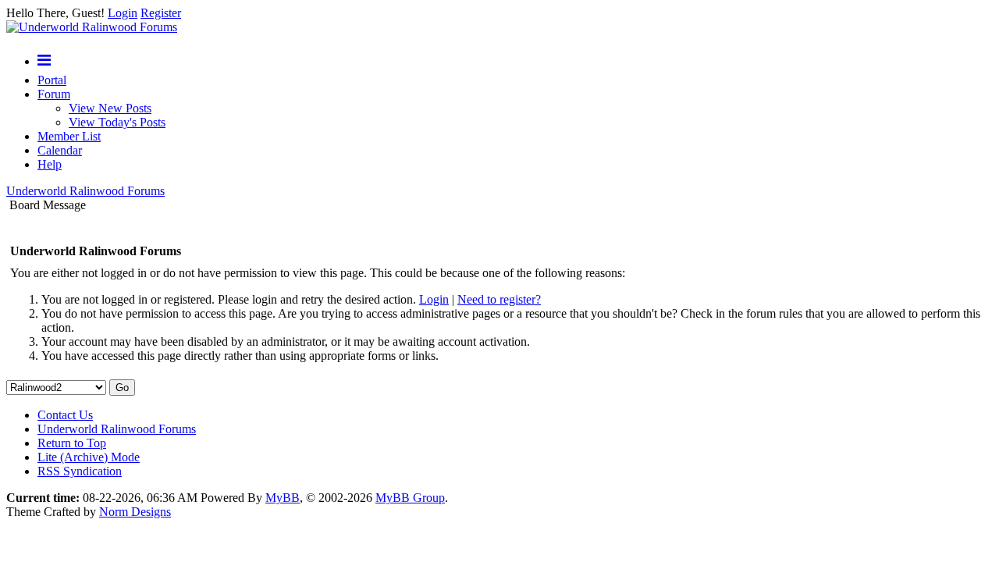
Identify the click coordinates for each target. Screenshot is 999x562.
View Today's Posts (117, 122)
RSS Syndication (79, 471)
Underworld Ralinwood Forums (85, 190)
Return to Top (71, 443)
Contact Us (65, 415)
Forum (53, 94)
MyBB (282, 497)
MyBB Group (410, 497)
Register (160, 13)
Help (49, 164)
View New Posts (110, 108)
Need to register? (499, 299)
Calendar (59, 150)
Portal (51, 80)
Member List (69, 136)
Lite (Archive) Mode (88, 457)
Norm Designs (135, 511)
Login (122, 13)
